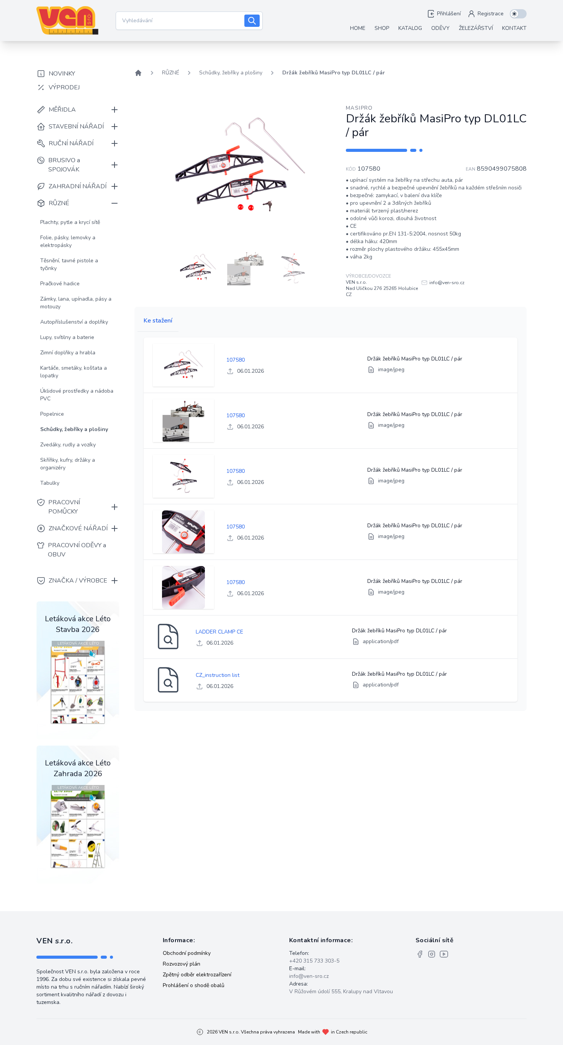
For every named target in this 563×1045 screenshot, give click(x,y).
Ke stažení (158, 320)
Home (357, 28)
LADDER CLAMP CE (219, 631)
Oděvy (440, 28)
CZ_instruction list (217, 675)
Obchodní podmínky (187, 953)
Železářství (476, 28)
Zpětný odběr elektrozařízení (197, 974)
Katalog (410, 28)
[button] (198, 267)
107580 (235, 360)
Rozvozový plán (181, 964)
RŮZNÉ (170, 72)
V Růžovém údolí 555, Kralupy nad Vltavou (341, 991)
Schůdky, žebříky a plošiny (230, 72)
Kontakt (514, 28)
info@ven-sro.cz (309, 976)
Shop (382, 28)
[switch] (518, 13)
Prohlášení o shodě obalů (193, 985)
